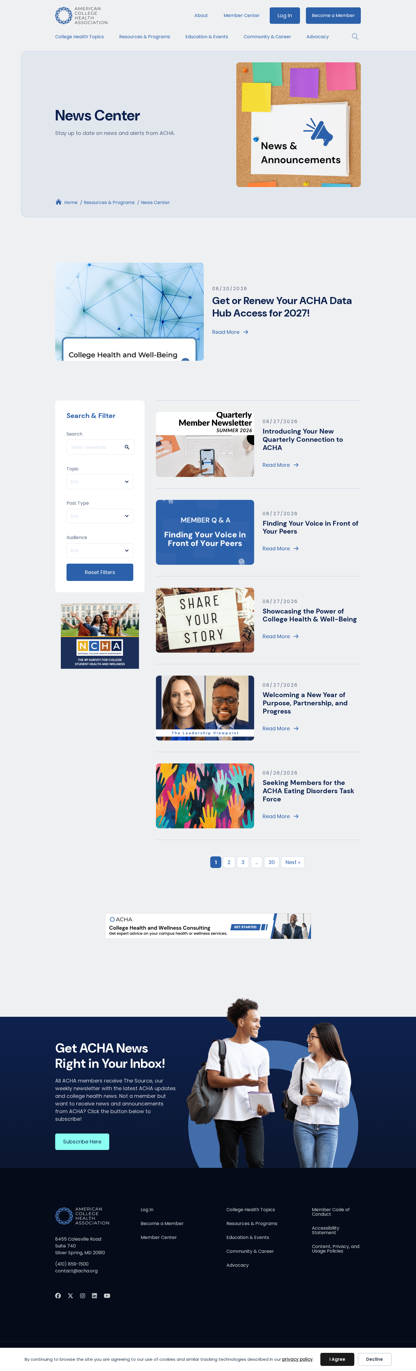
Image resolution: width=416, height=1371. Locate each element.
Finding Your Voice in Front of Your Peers (310, 527)
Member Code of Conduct (331, 1212)
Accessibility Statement (325, 1231)
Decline (374, 1359)
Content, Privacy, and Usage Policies (335, 1249)
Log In (285, 15)
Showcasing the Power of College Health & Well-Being (310, 615)
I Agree (337, 1359)
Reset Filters (100, 572)
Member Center (242, 15)
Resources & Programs (144, 36)
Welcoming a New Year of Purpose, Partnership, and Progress (305, 703)
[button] (352, 37)
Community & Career (267, 36)
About (201, 15)
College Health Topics (79, 36)
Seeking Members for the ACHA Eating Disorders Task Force (308, 790)
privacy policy (297, 1359)
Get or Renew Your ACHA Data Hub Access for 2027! (282, 306)
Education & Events (206, 36)
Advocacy (317, 36)
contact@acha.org (76, 1271)
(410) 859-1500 (72, 1264)
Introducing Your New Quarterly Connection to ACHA (303, 439)
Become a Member (333, 15)
